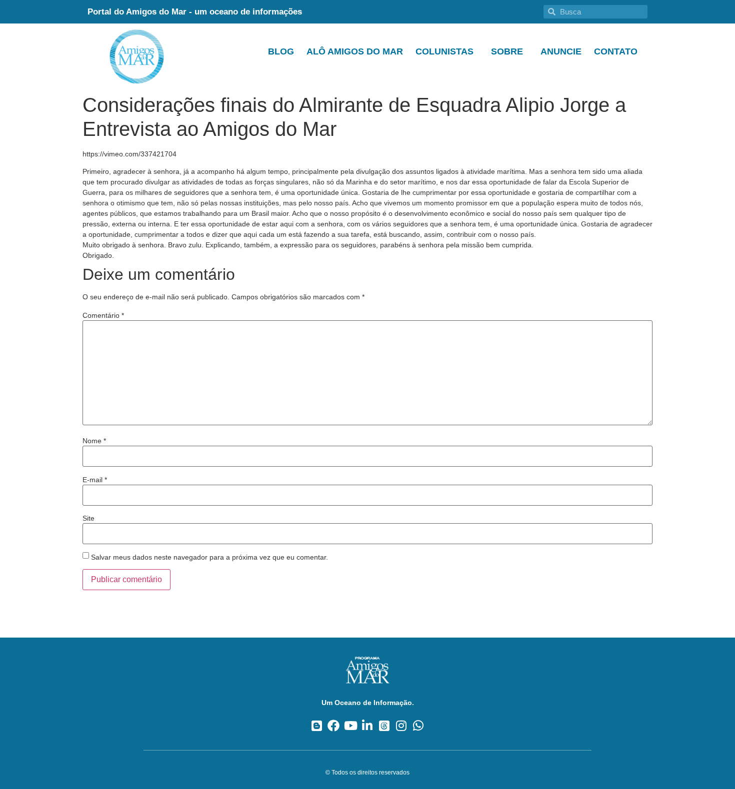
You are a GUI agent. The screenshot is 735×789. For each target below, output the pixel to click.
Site (88, 518)
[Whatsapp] (418, 725)
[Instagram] (401, 725)
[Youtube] (351, 725)
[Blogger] (317, 725)
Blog (281, 51)
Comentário (103, 315)
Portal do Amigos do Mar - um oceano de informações (195, 11)
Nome (94, 440)
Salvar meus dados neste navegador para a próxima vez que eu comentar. (209, 557)
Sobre (507, 51)
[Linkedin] (367, 725)
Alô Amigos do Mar (354, 51)
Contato (616, 51)
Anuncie (561, 51)
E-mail (94, 479)
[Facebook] (333, 725)
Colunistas (445, 51)
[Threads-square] (384, 725)
